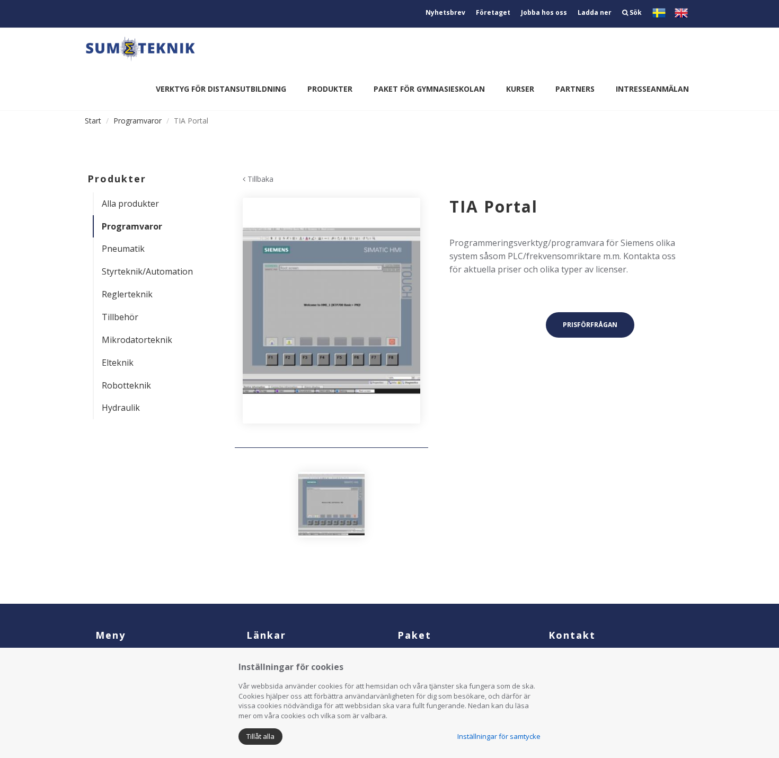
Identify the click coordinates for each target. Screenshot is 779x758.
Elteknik (118, 362)
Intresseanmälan (652, 89)
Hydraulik (121, 407)
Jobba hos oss (544, 12)
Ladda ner (595, 12)
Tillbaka (259, 179)
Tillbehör (120, 317)
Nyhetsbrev (445, 12)
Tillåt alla (260, 736)
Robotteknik (126, 385)
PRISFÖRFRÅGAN (590, 324)
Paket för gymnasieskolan (429, 89)
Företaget (493, 12)
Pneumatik (123, 248)
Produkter (329, 89)
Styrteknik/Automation (147, 271)
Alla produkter (130, 203)
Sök (635, 12)
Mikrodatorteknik (137, 340)
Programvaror (137, 121)
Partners (575, 89)
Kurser (520, 89)
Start (93, 121)
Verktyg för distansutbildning (221, 89)
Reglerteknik (127, 294)
